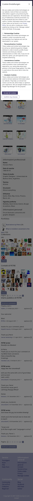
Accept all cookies (10, 93)
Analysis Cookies (10, 75)
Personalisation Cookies (13, 44)
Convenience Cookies (12, 60)
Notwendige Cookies (11, 33)
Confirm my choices (11, 97)
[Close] (29, 4)
